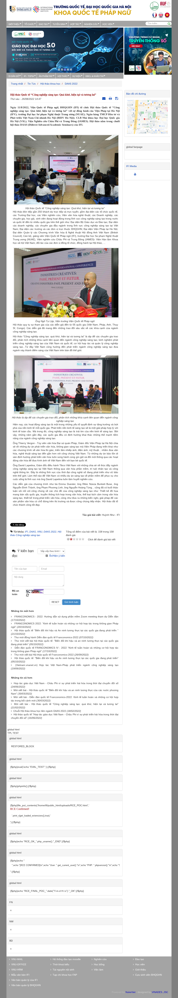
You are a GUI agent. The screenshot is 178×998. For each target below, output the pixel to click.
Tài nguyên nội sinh (62, 969)
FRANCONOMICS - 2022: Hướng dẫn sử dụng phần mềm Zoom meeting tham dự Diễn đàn (66, 616)
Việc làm (97, 969)
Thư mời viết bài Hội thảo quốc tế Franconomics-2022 (44, 654)
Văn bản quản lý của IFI (24, 980)
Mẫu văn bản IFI (19, 974)
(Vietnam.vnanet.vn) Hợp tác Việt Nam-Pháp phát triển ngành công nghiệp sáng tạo (66, 665)
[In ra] (111, 98)
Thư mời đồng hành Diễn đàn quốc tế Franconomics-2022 (46, 637)
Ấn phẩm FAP (46, 75)
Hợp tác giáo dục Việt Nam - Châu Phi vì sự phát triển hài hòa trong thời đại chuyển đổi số (66, 683)
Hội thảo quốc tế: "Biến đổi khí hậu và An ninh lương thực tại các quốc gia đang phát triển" (66, 658)
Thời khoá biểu (60, 964)
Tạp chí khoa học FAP (64, 974)
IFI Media (131, 166)
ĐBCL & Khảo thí (94, 75)
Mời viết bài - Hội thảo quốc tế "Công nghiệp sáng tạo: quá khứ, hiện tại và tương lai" (66, 704)
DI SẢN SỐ (14, 75)
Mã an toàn (15, 592)
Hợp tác (74, 24)
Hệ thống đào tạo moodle (66, 959)
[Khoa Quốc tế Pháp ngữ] (31, 9)
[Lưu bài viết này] (117, 98)
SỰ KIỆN (76, 75)
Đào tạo (43, 24)
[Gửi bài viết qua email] (104, 98)
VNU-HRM (16, 969)
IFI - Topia (29, 75)
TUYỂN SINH (59, 24)
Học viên (139, 964)
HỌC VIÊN (107, 24)
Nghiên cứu (91, 24)
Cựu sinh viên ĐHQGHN (148, 974)
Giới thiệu (14, 24)
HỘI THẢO (62, 75)
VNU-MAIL (16, 959)
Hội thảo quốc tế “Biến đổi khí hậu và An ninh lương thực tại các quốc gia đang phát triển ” (66, 630)
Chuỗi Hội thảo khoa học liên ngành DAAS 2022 (39, 711)
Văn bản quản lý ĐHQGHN (25, 985)
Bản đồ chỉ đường (136, 93)
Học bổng (98, 964)
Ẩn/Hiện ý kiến (57, 555)
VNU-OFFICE (18, 964)
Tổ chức (29, 24)
